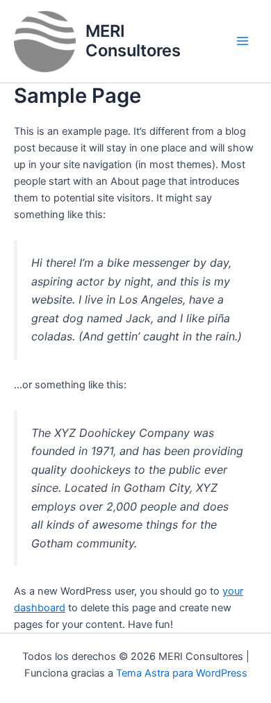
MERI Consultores (133, 40)
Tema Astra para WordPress (181, 673)
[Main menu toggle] (242, 41)
